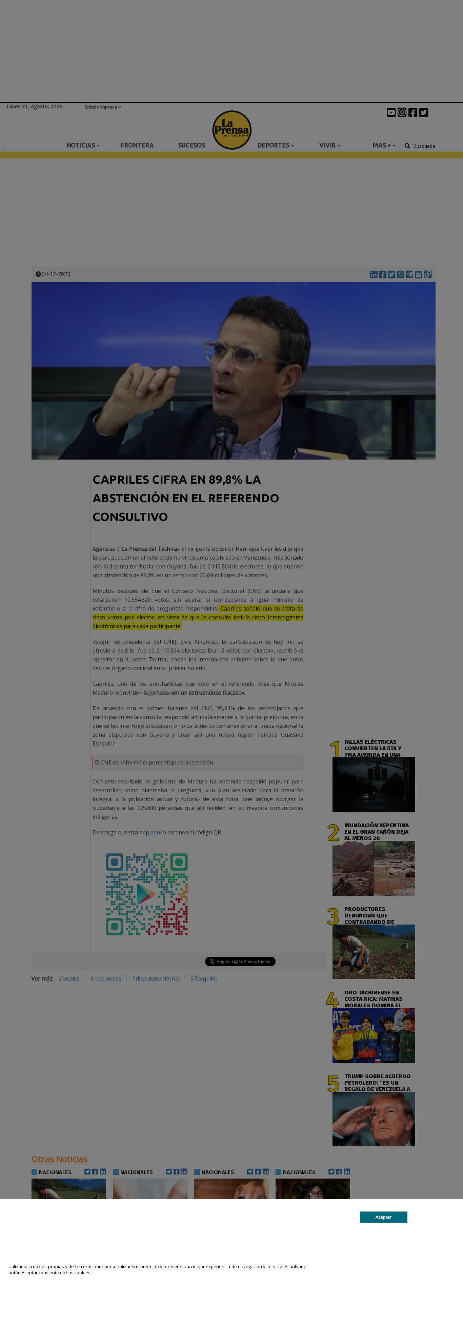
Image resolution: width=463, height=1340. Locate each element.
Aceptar (383, 1217)
